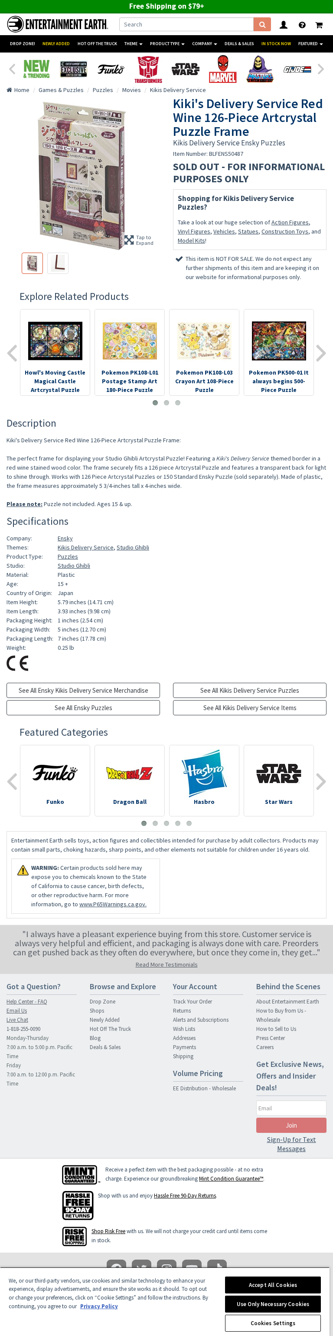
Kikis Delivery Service (86, 547)
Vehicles (224, 231)
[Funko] (111, 69)
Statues (248, 231)
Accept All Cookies (273, 1285)
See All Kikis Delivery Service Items (250, 708)
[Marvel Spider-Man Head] (222, 69)
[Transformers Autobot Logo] (148, 69)
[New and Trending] (36, 69)
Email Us (17, 1010)
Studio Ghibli (133, 547)
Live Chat (17, 1019)
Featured (308, 43)
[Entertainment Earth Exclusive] (73, 69)
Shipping (183, 1056)
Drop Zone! (22, 43)
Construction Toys (284, 231)
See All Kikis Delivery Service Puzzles (249, 690)
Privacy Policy (99, 1306)
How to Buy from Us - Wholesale (281, 1015)
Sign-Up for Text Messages (291, 1144)
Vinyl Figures (194, 231)
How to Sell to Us (276, 1029)
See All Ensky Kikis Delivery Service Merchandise (83, 690)
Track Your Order (192, 1001)
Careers (265, 1047)
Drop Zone (102, 1001)
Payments (184, 1047)
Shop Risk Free (108, 1231)
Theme (131, 43)
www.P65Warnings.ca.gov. (113, 904)
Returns (182, 1010)
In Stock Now (276, 43)
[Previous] (12, 68)
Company (202, 43)
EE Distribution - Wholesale (204, 1088)
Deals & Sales (239, 43)
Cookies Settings (273, 1323)
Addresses (184, 1038)
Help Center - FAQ (27, 1001)
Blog (95, 1038)
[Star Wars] (185, 69)
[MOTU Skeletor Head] (260, 69)
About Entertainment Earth (287, 1001)
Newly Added (56, 43)
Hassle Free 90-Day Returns (185, 1195)
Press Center (270, 1038)
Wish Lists (184, 1029)
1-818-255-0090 (23, 1029)
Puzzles (68, 556)
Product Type (165, 43)
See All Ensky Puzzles (83, 708)
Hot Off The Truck (97, 43)
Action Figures (290, 222)
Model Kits (191, 240)
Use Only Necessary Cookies (273, 1304)
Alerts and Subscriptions (201, 1019)
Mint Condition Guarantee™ (231, 1178)
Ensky (65, 538)
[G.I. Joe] (297, 69)
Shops (97, 1010)
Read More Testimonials (167, 964)
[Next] (321, 68)
